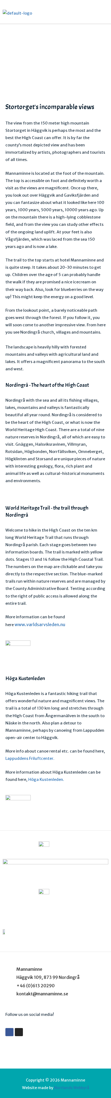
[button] (104, 13)
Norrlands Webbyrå (71, 1087)
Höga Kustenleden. (46, 779)
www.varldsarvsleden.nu (40, 624)
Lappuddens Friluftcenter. (29, 758)
